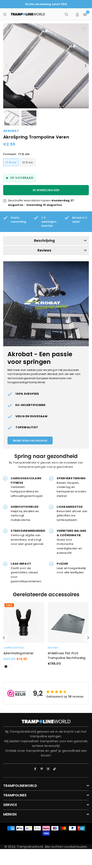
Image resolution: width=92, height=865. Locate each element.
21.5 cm (27, 162)
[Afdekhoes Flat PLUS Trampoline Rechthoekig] (68, 622)
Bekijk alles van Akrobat (30, 440)
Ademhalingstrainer (18, 653)
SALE (9, 605)
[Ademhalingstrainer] (23, 622)
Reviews (44, 250)
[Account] (77, 14)
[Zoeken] (66, 14)
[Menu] (5, 14)
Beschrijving (44, 240)
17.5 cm (11, 162)
